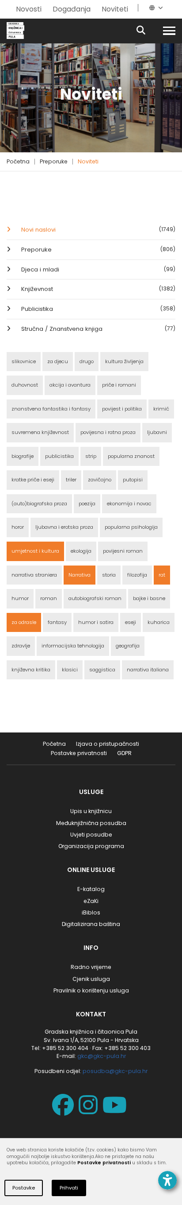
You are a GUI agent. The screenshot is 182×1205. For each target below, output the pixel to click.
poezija (87, 503)
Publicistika (97, 309)
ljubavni (157, 432)
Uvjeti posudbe (91, 834)
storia (109, 574)
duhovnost (24, 384)
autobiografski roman (94, 598)
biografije (22, 456)
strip (90, 456)
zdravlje (20, 645)
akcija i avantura (70, 384)
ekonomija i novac (129, 503)
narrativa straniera (34, 574)
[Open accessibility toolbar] (167, 1180)
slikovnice (23, 361)
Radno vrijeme (91, 967)
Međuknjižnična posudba (91, 823)
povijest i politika (122, 408)
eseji (130, 622)
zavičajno (99, 479)
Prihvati (69, 1187)
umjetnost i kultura (35, 550)
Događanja (72, 9)
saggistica (102, 669)
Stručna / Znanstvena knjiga (97, 329)
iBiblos (91, 912)
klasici (70, 669)
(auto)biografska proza (39, 503)
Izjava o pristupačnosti (107, 744)
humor (20, 598)
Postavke (23, 1187)
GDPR (124, 753)
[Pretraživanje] (148, 30)
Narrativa (79, 574)
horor (17, 527)
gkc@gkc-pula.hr (101, 1056)
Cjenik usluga (91, 979)
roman (48, 598)
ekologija (81, 550)
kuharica (159, 622)
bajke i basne (149, 598)
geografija (128, 645)
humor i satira (96, 622)
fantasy (57, 622)
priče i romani (119, 384)
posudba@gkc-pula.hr (115, 1071)
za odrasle (23, 622)
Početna (18, 161)
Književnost (97, 289)
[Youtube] (116, 1111)
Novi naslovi (97, 229)
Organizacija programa (91, 846)
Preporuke (54, 161)
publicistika (59, 456)
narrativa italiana (148, 669)
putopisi (133, 479)
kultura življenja (124, 361)
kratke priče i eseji (32, 479)
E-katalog (91, 889)
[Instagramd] (90, 1111)
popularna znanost (131, 456)
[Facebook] (64, 1111)
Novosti (29, 9)
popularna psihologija (131, 527)
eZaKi (91, 901)
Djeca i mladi (97, 269)
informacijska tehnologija (73, 645)
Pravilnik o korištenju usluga (91, 990)
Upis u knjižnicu (91, 811)
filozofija (137, 574)
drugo (87, 361)
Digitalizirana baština (91, 924)
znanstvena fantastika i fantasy (51, 408)
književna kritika (30, 669)
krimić (161, 408)
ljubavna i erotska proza (64, 527)
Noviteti (115, 9)
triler (71, 479)
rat (162, 574)
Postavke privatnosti (79, 753)
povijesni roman (123, 550)
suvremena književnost (40, 432)
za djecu (57, 361)
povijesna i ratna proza (108, 432)
